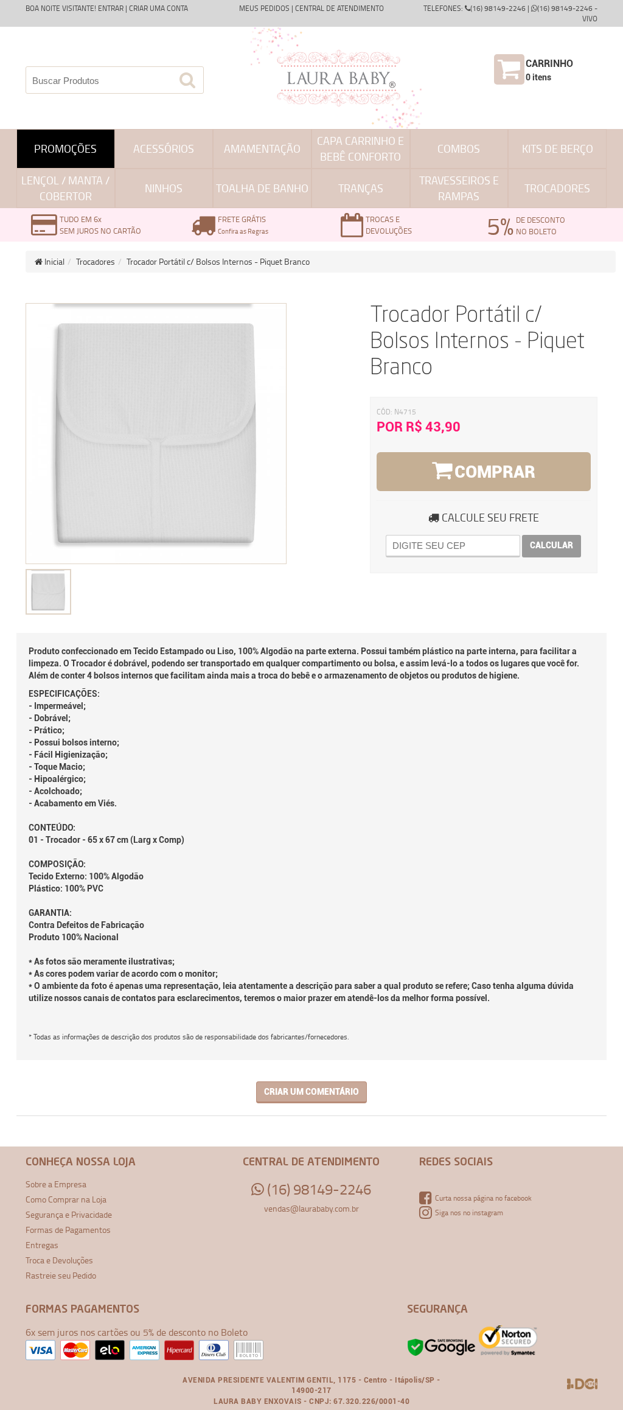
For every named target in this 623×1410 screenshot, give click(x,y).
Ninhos (164, 188)
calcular (551, 545)
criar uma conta (158, 8)
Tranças (360, 188)
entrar (111, 8)
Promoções (65, 148)
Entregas (42, 1245)
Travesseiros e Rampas (459, 188)
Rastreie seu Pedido (61, 1275)
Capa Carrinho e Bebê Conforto (360, 148)
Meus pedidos (264, 8)
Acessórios (163, 148)
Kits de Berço (557, 148)
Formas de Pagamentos (68, 1229)
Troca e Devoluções (59, 1260)
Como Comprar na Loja (66, 1199)
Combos (458, 148)
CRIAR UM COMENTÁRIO (311, 1092)
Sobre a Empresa (56, 1184)
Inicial (53, 261)
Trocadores (557, 188)
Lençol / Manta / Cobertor (65, 188)
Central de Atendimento (339, 8)
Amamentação (262, 148)
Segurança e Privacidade (69, 1214)
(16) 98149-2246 (317, 1189)
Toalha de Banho (262, 188)
